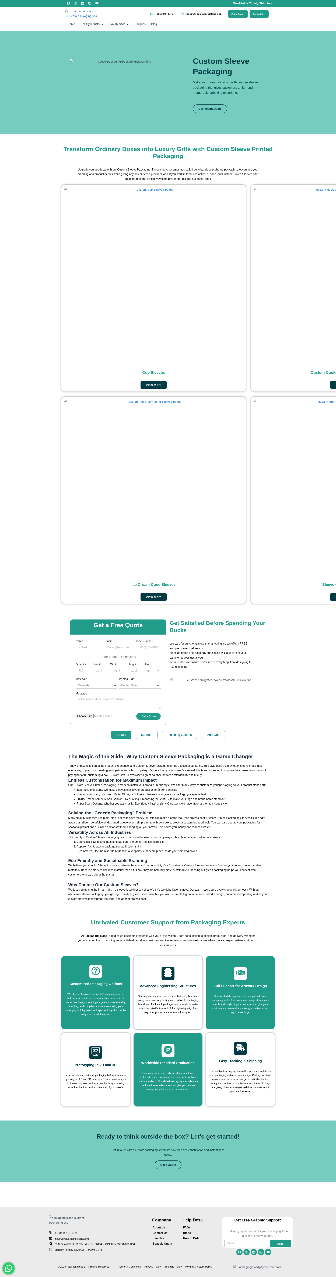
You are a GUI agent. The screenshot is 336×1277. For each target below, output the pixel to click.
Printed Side (126, 679)
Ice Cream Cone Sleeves (153, 584)
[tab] (121, 735)
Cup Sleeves (153, 372)
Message (81, 693)
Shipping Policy (173, 1266)
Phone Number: (143, 641)
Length (97, 664)
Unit (147, 664)
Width (113, 664)
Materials (81, 679)
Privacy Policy (152, 1266)
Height (132, 664)
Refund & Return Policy (198, 1266)
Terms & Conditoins (129, 1266)
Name (79, 641)
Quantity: (81, 664)
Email (108, 641)
